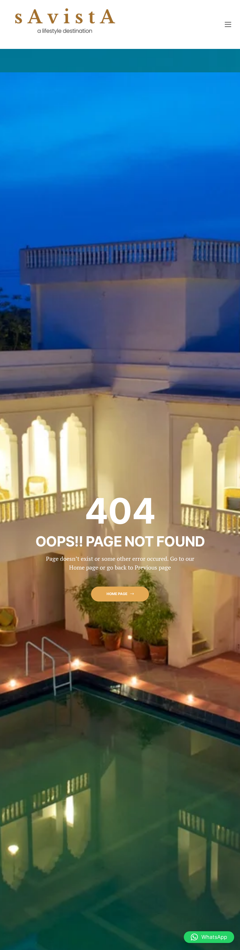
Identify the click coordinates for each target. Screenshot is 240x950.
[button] (120, 594)
